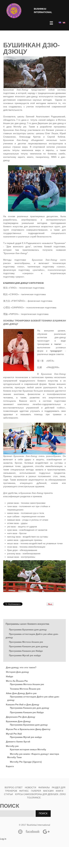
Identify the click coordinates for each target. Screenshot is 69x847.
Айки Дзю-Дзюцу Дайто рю (21, 693)
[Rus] (60, 22)
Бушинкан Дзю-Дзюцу (18, 721)
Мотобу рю (12, 746)
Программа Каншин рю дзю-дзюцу (28, 646)
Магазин (48, 791)
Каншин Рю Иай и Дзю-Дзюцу (22, 704)
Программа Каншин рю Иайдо (26, 651)
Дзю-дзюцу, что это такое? (21, 667)
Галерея (36, 791)
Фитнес (24, 791)
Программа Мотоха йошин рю (26, 642)
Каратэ (10, 766)
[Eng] (64, 22)
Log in (3, 839)
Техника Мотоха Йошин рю (25, 688)
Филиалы (44, 787)
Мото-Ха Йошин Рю (17, 681)
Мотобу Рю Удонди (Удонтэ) (26, 762)
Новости (30, 787)
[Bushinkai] (13, 10)
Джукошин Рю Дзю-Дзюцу (20, 717)
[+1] (39, 604)
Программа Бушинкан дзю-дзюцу (28, 629)
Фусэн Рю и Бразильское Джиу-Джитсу (28, 729)
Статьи (8, 794)
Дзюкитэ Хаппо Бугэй (18, 741)
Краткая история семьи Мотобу (28, 749)
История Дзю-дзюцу (17, 672)
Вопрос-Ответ (14, 787)
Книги (59, 791)
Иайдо (9, 676)
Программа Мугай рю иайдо (25, 655)
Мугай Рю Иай (14, 733)
